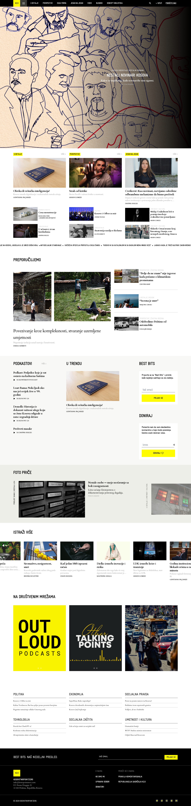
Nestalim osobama (136, 71)
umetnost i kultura (157, 209)
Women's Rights (44, 210)
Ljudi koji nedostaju (119, 71)
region (151, 298)
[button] (16, 3)
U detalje (143, 298)
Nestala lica (14, 486)
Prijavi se (158, 398)
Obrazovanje (43, 226)
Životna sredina (157, 270)
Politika (97, 211)
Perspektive (144, 270)
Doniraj (156, 453)
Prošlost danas (14, 499)
